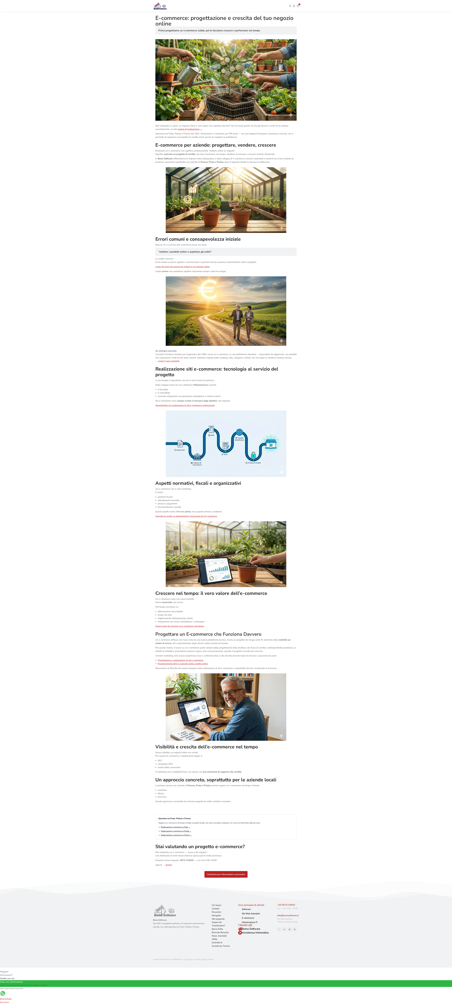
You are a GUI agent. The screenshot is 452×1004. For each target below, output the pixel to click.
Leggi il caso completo (169, 361)
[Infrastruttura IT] (239, 922)
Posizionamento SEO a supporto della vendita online (183, 663)
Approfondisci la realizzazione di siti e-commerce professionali (185, 405)
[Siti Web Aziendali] (239, 914)
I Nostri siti (245, 925)
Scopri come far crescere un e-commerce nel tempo (179, 626)
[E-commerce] (239, 918)
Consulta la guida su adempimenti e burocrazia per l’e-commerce (186, 516)
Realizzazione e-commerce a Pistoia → (176, 831)
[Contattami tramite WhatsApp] (279, 929)
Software (246, 909)
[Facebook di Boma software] (295, 929)
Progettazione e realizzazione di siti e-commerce (180, 660)
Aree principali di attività (251, 905)
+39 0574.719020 (286, 904)
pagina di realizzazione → (190, 129)
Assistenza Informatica (255, 932)
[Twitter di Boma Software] (284, 929)
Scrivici (168, 864)
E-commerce (248, 918)
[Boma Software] (240, 929)
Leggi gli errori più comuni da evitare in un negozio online (182, 266)
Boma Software (251, 929)
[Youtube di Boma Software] (290, 929)
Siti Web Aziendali (251, 913)
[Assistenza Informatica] (240, 933)
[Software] (239, 909)
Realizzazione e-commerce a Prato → (175, 827)
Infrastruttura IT (250, 922)
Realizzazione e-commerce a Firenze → (176, 835)
